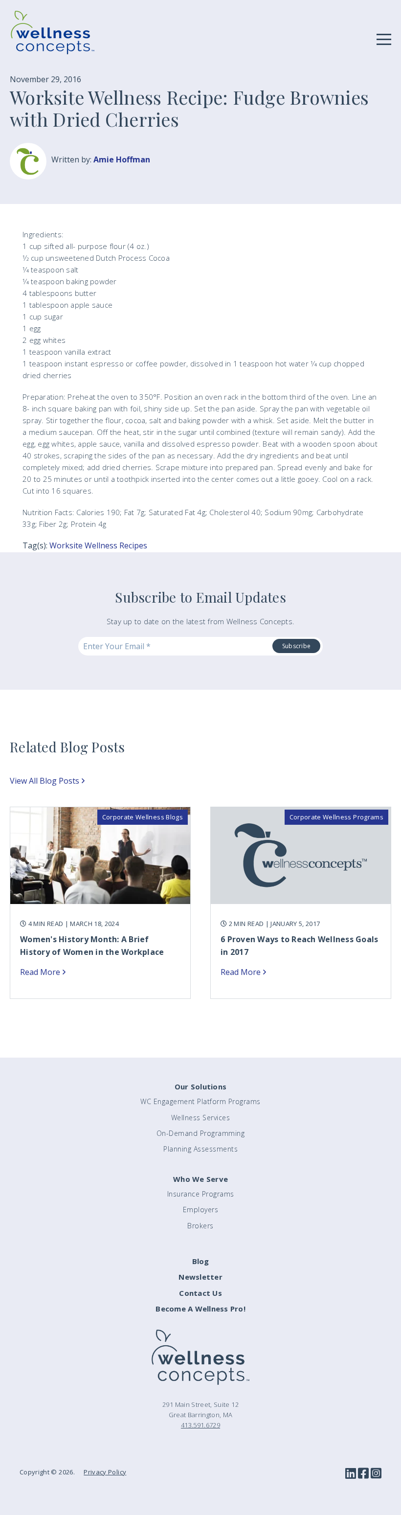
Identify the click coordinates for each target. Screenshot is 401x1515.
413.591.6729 (200, 1425)
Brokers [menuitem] (200, 1225)
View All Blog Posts (44, 780)
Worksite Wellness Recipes (98, 545)
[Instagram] (376, 1474)
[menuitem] (200, 1261)
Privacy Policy (105, 1472)
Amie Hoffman (121, 159)
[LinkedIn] (350, 1474)
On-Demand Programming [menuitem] (200, 1133)
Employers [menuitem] (201, 1209)
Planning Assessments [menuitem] (200, 1148)
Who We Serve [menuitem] (200, 1179)
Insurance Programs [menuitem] (200, 1193)
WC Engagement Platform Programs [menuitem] (200, 1101)
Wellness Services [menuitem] (200, 1117)
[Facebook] (363, 1474)
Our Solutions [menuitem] (200, 1086)
